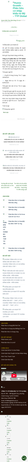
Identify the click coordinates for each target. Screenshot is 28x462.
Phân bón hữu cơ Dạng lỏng (10, 332)
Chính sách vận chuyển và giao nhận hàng (14, 353)
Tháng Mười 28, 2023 (14, 144)
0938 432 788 (11, 398)
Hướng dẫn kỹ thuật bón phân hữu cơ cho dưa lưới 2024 (7, 185)
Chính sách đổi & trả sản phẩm (10, 350)
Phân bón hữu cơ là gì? (8, 342)
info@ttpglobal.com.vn (11, 400)
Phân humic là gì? (6, 339)
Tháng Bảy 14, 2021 (14, 173)
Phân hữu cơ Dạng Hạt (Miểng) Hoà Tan (13, 328)
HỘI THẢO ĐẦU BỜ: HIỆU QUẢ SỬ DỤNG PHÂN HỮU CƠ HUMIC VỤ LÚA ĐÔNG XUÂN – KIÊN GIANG (14, 280)
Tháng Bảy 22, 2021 (14, 159)
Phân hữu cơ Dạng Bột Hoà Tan (10, 325)
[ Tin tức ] (14, 27)
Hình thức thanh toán (8, 356)
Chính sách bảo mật (7, 359)
